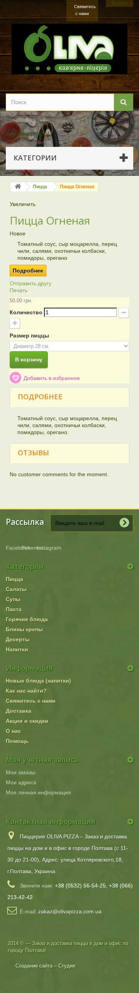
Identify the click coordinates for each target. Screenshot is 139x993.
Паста (14, 609)
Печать (18, 290)
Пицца (40, 186)
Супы (13, 599)
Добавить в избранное (52, 378)
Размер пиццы (30, 335)
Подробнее (28, 270)
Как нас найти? (26, 691)
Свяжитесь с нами (83, 10)
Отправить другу (30, 283)
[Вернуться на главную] (17, 187)
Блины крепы (24, 629)
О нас (13, 731)
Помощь (17, 741)
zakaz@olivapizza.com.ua (70, 911)
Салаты (16, 589)
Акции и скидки (27, 721)
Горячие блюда (27, 619)
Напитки (17, 649)
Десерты (18, 639)
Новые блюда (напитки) (38, 681)
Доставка (18, 711)
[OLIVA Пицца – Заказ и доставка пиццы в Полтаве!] (69, 49)
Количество (26, 312)
